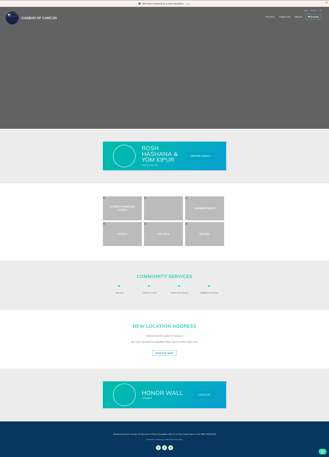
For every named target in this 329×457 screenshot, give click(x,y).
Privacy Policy (177, 439)
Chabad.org (159, 439)
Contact (314, 10)
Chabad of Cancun (39, 18)
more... (188, 4)
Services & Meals (200, 156)
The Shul (270, 16)
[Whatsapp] (164, 447)
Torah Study (149, 293)
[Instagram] (170, 447)
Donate (315, 16)
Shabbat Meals (205, 208)
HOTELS (122, 234)
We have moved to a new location (163, 3)
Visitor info (285, 16)
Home (306, 10)
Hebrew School (209, 293)
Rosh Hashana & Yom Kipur (160, 153)
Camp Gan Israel (179, 293)
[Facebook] (158, 447)
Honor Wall (162, 392)
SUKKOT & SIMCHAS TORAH (122, 208)
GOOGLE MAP (164, 353)
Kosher (204, 234)
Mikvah (298, 16)
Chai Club (204, 395)
